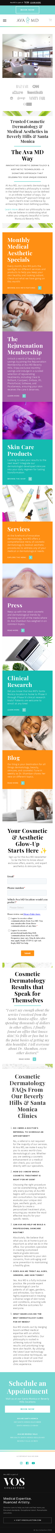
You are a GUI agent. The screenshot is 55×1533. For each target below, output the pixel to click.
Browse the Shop (16, 479)
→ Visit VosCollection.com (27, 1520)
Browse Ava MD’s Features (21, 288)
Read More (12, 630)
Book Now (27, 10)
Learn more (11, 209)
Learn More (35, 3)
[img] (26, 3)
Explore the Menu (16, 557)
